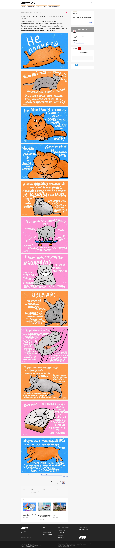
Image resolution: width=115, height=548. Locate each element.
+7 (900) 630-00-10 (61, 528)
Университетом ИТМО (38, 543)
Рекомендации (53, 489)
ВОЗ (40, 492)
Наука (23, 6)
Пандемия (34, 492)
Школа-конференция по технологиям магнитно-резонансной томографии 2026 (82, 16)
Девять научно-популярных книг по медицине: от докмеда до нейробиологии (29, 514)
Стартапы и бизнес (41, 6)
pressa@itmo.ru (61, 537)
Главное (40, 489)
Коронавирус (60, 489)
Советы (45, 489)
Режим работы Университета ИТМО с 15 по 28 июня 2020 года (59, 514)
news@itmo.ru (80, 42)
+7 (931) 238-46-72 (61, 530)
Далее (90, 22)
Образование (31, 6)
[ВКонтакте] (67, 12)
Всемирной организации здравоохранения (51, 474)
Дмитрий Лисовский (56, 482)
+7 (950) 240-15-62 (61, 532)
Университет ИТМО (83, 52)
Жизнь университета (54, 6)
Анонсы (75, 13)
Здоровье (34, 489)
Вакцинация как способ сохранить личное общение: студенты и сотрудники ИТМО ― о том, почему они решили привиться (44, 515)
